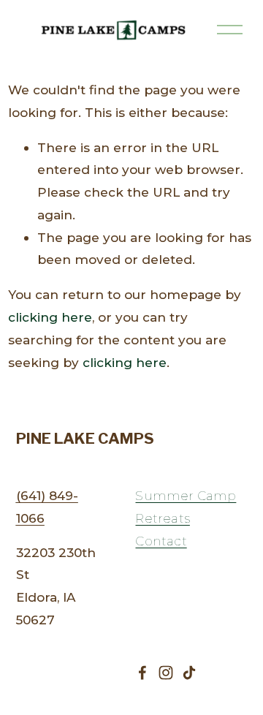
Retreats (162, 518)
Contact (160, 540)
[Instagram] (166, 672)
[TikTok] (189, 672)
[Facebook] (142, 672)
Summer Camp (185, 495)
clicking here (50, 317)
